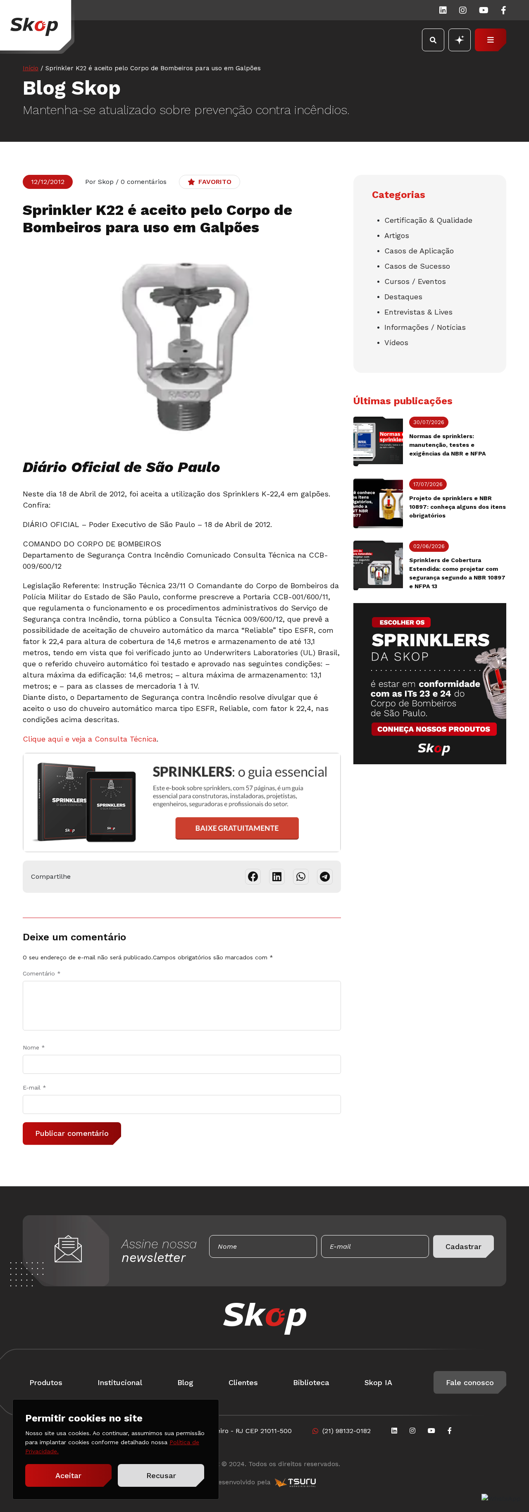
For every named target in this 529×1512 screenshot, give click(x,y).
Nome (34, 1047)
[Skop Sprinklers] (37, 27)
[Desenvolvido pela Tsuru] (295, 1482)
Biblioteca (311, 1382)
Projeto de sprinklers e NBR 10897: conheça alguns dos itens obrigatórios (457, 507)
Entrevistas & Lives (418, 312)
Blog (185, 1382)
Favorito (214, 182)
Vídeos (396, 342)
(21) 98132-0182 (346, 1431)
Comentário (42, 973)
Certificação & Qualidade (428, 220)
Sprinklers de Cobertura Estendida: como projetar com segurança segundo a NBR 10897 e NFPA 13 (457, 573)
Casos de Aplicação (419, 250)
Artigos (396, 235)
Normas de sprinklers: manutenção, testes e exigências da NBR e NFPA (447, 445)
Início (30, 68)
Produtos (45, 1382)
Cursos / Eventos (415, 281)
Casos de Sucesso (417, 266)
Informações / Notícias (425, 327)
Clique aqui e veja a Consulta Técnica (90, 739)
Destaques (403, 296)
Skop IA (378, 1382)
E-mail (34, 1087)
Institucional (120, 1382)
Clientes (243, 1382)
